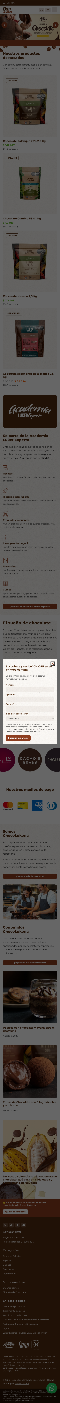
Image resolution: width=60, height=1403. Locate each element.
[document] (30, 701)
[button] (52, 663)
